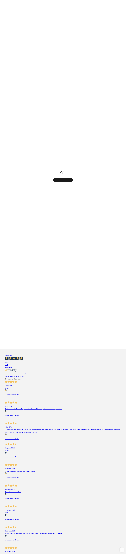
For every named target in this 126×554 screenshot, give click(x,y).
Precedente (9, 379)
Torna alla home (63, 180)
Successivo (17, 379)
